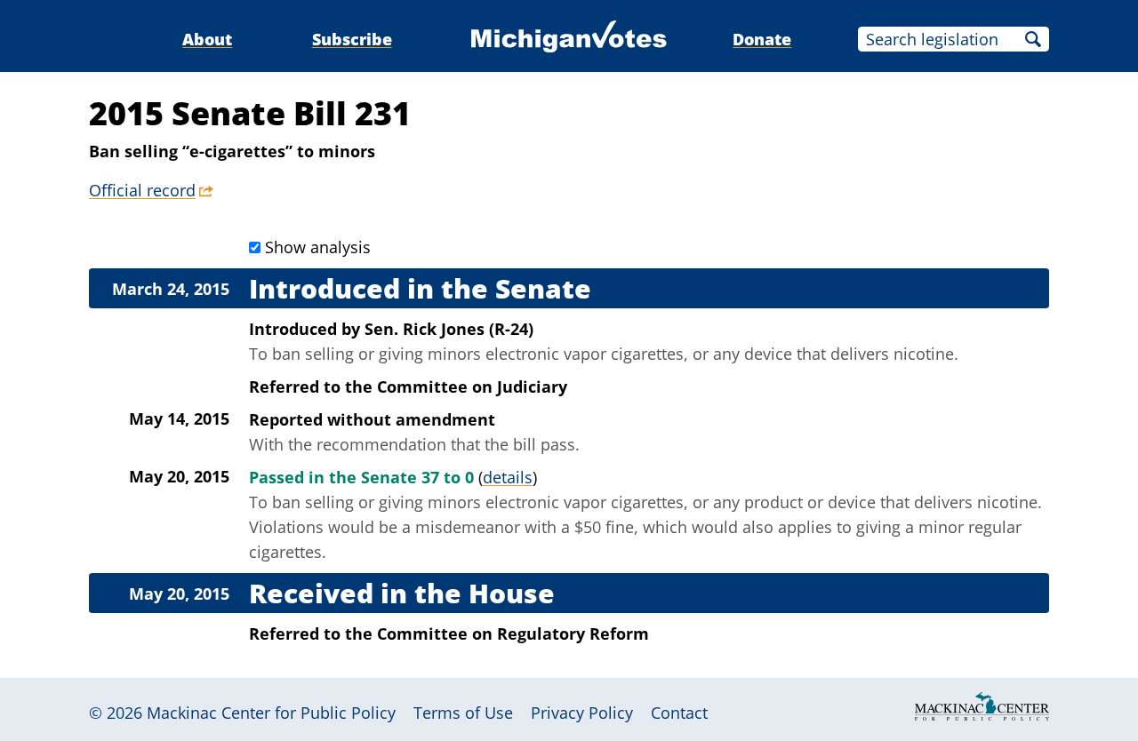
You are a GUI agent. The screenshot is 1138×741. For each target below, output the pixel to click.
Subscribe (352, 39)
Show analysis (318, 247)
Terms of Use (463, 712)
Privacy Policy (582, 712)
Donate (762, 39)
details (508, 477)
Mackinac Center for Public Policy (271, 712)
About (207, 39)
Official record (142, 190)
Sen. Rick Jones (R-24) (449, 328)
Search (1033, 39)
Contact (679, 712)
